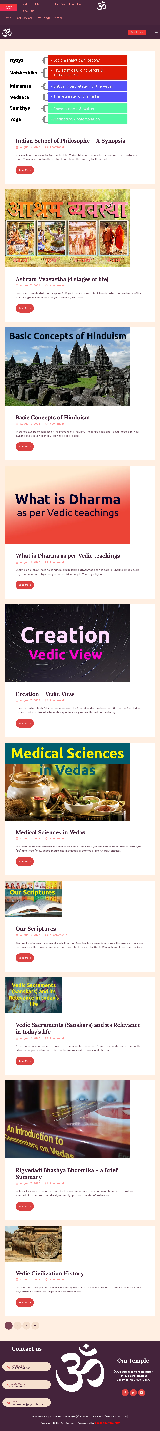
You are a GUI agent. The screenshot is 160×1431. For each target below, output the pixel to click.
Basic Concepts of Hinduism (53, 417)
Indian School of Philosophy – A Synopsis (70, 140)
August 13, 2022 (30, 147)
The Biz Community (107, 1423)
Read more (25, 170)
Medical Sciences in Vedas (50, 832)
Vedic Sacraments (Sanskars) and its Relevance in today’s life (78, 1028)
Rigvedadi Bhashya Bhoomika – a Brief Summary (67, 1173)
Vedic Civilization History (50, 1273)
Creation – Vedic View (45, 694)
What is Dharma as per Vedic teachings (68, 555)
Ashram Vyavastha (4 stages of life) (62, 279)
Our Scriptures (36, 928)
